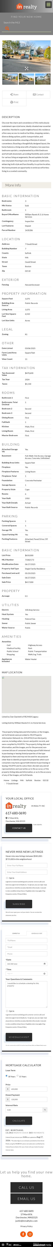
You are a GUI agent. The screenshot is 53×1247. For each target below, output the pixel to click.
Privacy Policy (22, 894)
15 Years (22, 1076)
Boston (37, 780)
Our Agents (37, 824)
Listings (14, 780)
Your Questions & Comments (19, 979)
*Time (8, 969)
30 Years (11, 1076)
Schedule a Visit (37, 933)
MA (22, 780)
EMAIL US (26, 1199)
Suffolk (29, 780)
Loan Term (10, 1070)
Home (6, 780)
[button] (5, 29)
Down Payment (13, 1095)
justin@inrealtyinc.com (26, 1220)
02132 (45, 780)
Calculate (19, 1120)
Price (8, 1084)
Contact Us (19, 828)
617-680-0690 (16, 813)
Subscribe (19, 904)
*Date (8, 959)
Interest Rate (12, 1105)
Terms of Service (40, 1045)
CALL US (26, 1187)
